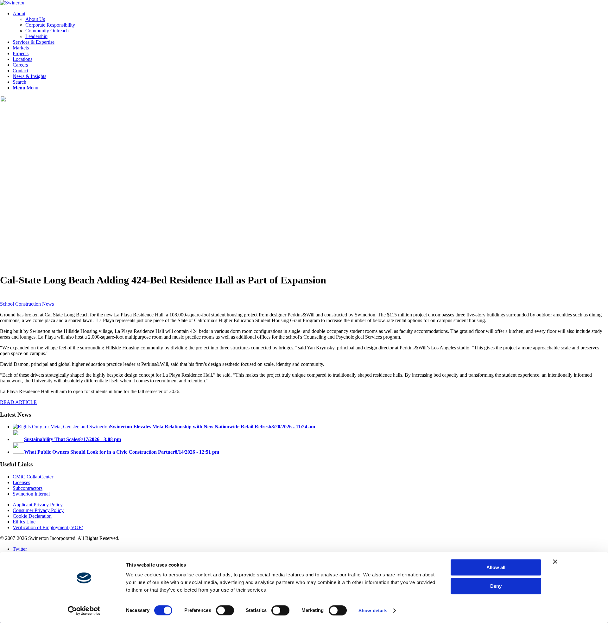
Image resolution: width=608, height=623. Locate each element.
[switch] (225, 610)
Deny (496, 586)
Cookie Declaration (32, 516)
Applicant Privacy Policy (38, 504)
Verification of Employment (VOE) (48, 527)
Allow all (495, 567)
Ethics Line (24, 521)
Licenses (21, 482)
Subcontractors (27, 488)
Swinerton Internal (31, 493)
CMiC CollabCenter (33, 476)
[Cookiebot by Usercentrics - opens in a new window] (84, 610)
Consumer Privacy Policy (38, 510)
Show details (372, 610)
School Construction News (27, 304)
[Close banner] (555, 561)
